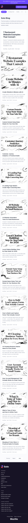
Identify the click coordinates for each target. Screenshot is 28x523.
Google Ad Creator (5, 498)
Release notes (4, 481)
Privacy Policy (10, 516)
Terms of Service (17, 516)
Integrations (3, 478)
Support (2, 480)
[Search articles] (25, 12)
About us (3, 472)
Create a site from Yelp (5, 507)
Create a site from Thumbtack (7, 505)
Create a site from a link (6, 509)
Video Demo (3, 487)
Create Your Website (21, 6)
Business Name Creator (6, 494)
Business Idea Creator (5, 496)
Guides (17, 11)
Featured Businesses (5, 476)
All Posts (4, 11)
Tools (2, 492)
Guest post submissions (6, 485)
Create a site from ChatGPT (7, 511)
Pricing (2, 474)
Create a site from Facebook (7, 503)
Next (20, 458)
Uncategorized (11, 11)
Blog (2, 483)
